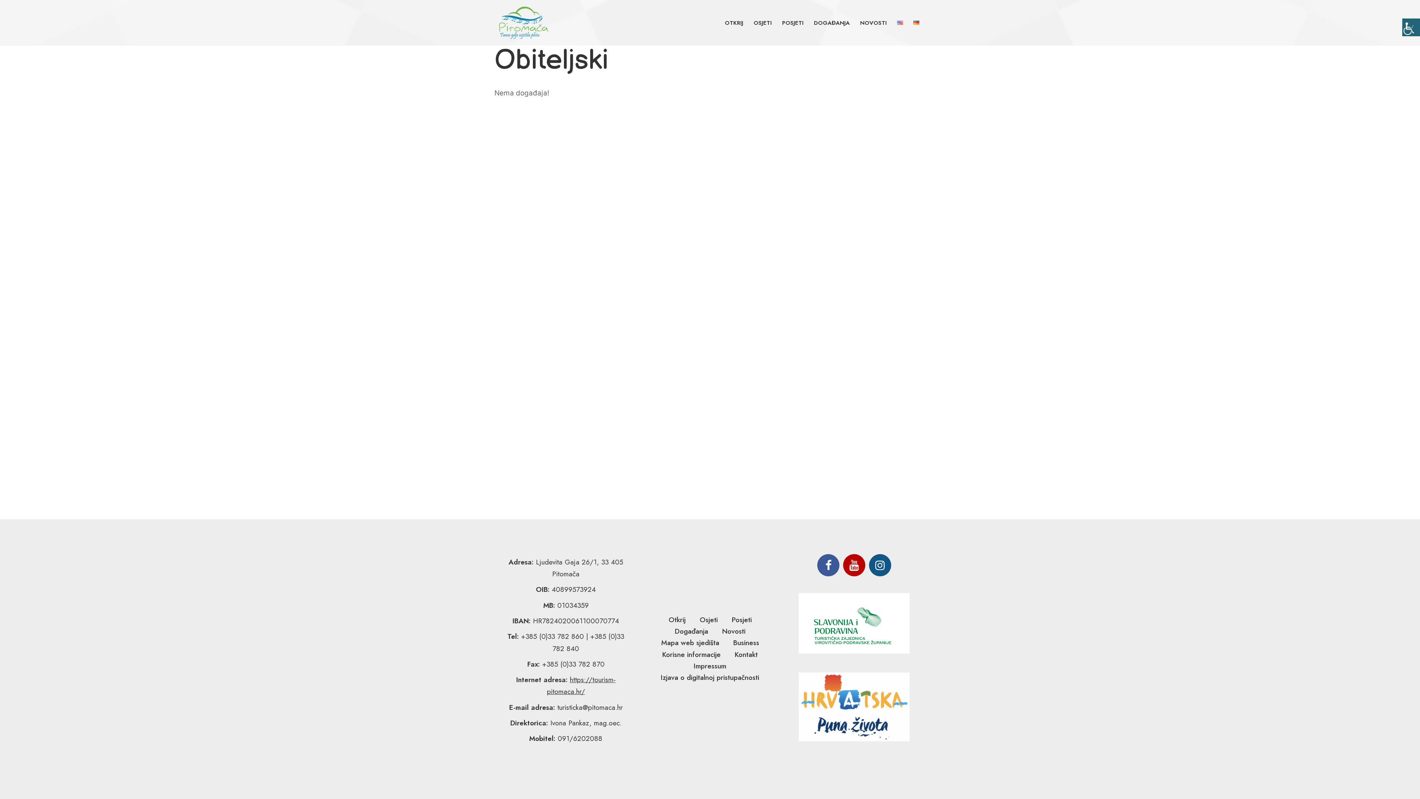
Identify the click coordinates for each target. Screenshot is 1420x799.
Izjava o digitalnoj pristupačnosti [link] (710, 677)
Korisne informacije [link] (691, 655)
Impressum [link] (710, 666)
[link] (1411, 27)
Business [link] (746, 643)
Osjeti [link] (763, 23)
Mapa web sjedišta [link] (690, 643)
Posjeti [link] (793, 23)
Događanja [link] (832, 23)
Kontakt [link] (746, 655)
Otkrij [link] (734, 23)
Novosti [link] (873, 23)
